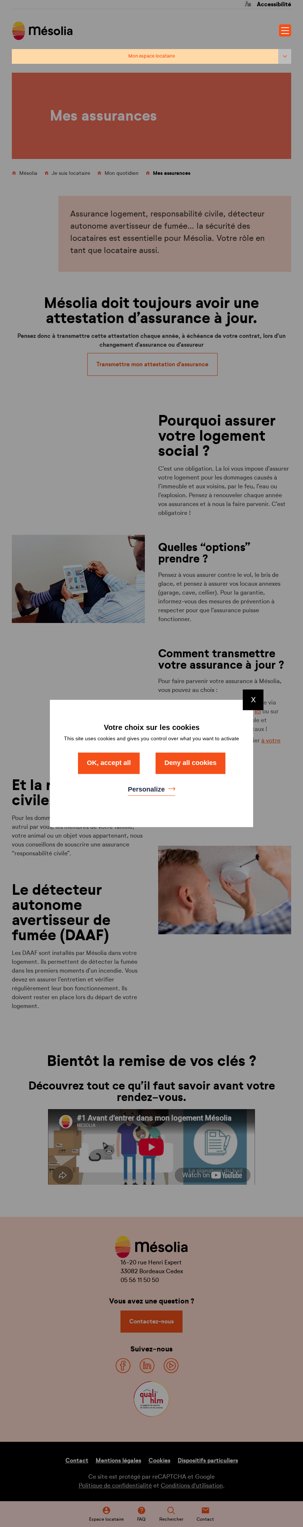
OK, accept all (109, 762)
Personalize (147, 789)
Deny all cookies (190, 762)
